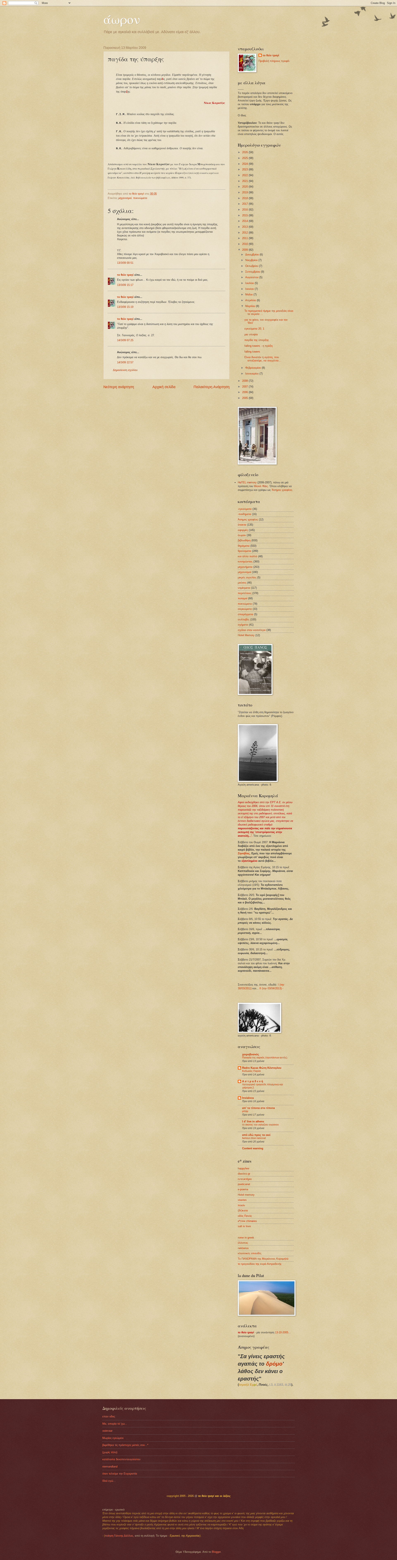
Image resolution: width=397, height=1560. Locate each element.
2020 (245, 186)
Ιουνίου (250, 288)
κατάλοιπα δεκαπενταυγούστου (121, 1459)
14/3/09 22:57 (125, 362)
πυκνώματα (140, 198)
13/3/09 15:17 (125, 284)
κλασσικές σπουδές (249, 1253)
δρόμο (274, 1364)
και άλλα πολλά (247, 556)
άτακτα (242, 524)
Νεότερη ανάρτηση (118, 387)
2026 (245, 152)
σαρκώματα (245, 608)
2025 (245, 158)
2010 (245, 244)
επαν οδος (108, 1416)
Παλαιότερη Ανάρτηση (212, 387)
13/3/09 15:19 (125, 306)
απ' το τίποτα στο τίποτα (258, 1108)
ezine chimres (247, 1221)
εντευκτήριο (245, 1179)
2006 (245, 392)
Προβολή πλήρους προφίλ (273, 61)
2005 (245, 398)
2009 (245, 249)
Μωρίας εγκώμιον (113, 1438)
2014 (245, 221)
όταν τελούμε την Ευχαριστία (119, 1473)
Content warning (252, 1148)
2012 (245, 232)
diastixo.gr (244, 1173)
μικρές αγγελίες (247, 577)
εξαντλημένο (249, 860)
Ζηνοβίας (244, 853)
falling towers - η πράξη (258, 345)
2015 (245, 215)
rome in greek (246, 1237)
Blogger (216, 1551)
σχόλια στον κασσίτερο (251, 630)
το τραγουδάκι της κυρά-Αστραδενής (259, 1263)
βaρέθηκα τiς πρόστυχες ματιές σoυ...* (125, 1445)
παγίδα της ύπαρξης (256, 340)
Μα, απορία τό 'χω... (114, 1423)
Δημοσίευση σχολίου (125, 370)
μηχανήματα (245, 566)
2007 (245, 386)
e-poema (243, 1189)
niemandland (109, 1466)
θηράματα (244, 545)
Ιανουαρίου (252, 373)
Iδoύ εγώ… (109, 1480)
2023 (245, 169)
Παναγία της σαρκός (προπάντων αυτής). (265, 1057)
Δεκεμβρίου (252, 254)
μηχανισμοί (125, 198)
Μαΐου (249, 294)
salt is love (244, 1226)
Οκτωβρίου (252, 265)
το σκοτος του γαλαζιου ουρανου (260, 1124)
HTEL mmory (247, 482)
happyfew (243, 1168)
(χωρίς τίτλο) (109, 1452)
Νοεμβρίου (251, 260)
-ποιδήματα (244, 514)
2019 (245, 192)
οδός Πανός (245, 1215)
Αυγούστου (252, 277)
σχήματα (243, 624)
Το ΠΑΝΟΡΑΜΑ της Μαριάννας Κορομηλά (263, 1258)
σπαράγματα (245, 614)
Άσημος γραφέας (248, 519)
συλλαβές (243, 619)
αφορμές (243, 530)
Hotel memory (246, 1194)
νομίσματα (244, 587)
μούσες (242, 582)
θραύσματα (244, 550)
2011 (245, 238)
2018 (245, 198)
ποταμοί (242, 598)
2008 (245, 380)
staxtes (242, 1199)
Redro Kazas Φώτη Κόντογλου (261, 1067)
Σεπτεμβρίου (253, 271)
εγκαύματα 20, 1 (254, 328)
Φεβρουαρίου (253, 367)
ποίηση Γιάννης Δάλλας (119, 1535)
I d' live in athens (253, 1121)
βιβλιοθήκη (244, 540)
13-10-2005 (281, 1332)
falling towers (252, 351)
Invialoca (248, 1097)
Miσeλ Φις (261, 486)
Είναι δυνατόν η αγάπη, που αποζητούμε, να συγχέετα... (262, 359)
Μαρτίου (250, 306)
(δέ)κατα (243, 1210)
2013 (245, 226)
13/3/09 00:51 (125, 262)
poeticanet (244, 1184)
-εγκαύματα (245, 508)
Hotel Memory (246, 635)
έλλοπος (243, 1242)
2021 (245, 181)
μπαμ (245, 1111)
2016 (245, 209)
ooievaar (107, 1430)
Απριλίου (251, 300)
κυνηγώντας (245, 561)
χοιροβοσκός (250, 1054)
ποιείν (241, 1205)
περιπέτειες (244, 593)
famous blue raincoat (254, 1138)
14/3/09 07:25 (125, 340)
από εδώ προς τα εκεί (256, 1134)
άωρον (121, 19)
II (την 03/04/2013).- (271, 988)
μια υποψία (251, 334)
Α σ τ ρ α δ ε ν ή (252, 1081)
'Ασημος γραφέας (281, 489)
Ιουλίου (250, 283)
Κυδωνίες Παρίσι (251, 1071)
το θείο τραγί (125, 274)
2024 (245, 163)
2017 (245, 203)
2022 (245, 175)
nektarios (243, 1248)
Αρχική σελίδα (163, 387)
